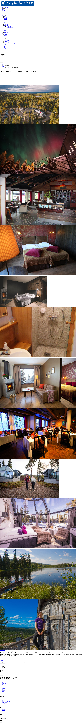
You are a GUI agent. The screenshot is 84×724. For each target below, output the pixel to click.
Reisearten (4, 21)
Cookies (3, 682)
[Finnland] (1, 52)
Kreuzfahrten (6, 32)
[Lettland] (1, 51)
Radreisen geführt (9, 26)
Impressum (4, 681)
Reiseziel (3, 15)
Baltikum (5, 16)
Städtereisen (6, 30)
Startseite (3, 63)
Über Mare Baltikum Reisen (8, 46)
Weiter (2, 675)
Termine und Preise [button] (3, 660)
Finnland (3, 64)
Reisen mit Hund (6, 29)
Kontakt (3, 684)
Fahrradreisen (6, 25)
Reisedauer (2, 671)
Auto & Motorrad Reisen (6, 701)
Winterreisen (6, 31)
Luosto (3, 66)
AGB (3, 685)
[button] (1, 650)
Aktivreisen (6, 24)
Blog (5, 48)
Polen (5, 20)
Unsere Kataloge (6, 40)
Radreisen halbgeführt (9, 27)
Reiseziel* (2, 670)
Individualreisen (6, 22)
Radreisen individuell (9, 28)
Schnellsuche (2, 60)
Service (3, 38)
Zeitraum (1, 57)
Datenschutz (4, 683)
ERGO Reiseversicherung (8, 42)
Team (5, 47)
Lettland (5, 19)
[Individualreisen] (3, 53)
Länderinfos (4, 33)
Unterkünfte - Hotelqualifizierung (9, 43)
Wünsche (1, 674)
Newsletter (6, 41)
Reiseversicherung (5, 716)
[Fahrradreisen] (3, 56)
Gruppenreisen (6, 23)
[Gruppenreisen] (3, 54)
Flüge (5, 44)
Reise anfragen (6, 39)
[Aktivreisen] (3, 55)
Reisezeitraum (2, 672)
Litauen (5, 17)
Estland (5, 18)
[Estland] (1, 50)
